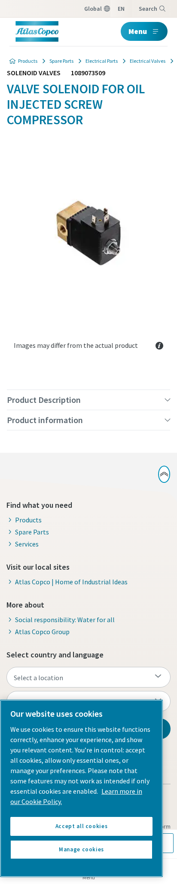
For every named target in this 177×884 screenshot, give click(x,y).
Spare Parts (61, 61)
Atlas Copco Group (42, 631)
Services (27, 544)
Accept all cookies (81, 826)
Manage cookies (81, 849)
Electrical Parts (101, 61)
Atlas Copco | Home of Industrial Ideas (71, 581)
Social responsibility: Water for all (65, 619)
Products (27, 61)
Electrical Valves (147, 61)
